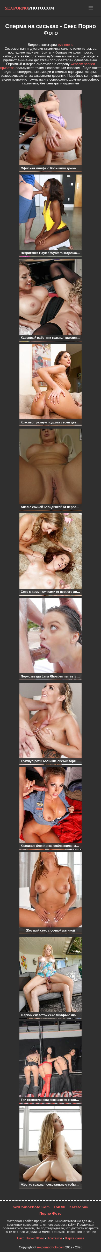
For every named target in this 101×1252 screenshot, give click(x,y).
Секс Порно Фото (30, 1238)
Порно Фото (50, 1213)
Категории (79, 1207)
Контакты (54, 1238)
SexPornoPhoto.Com (31, 1207)
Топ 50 (59, 1207)
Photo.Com (29, 8)
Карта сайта (74, 1238)
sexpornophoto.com (50, 1247)
